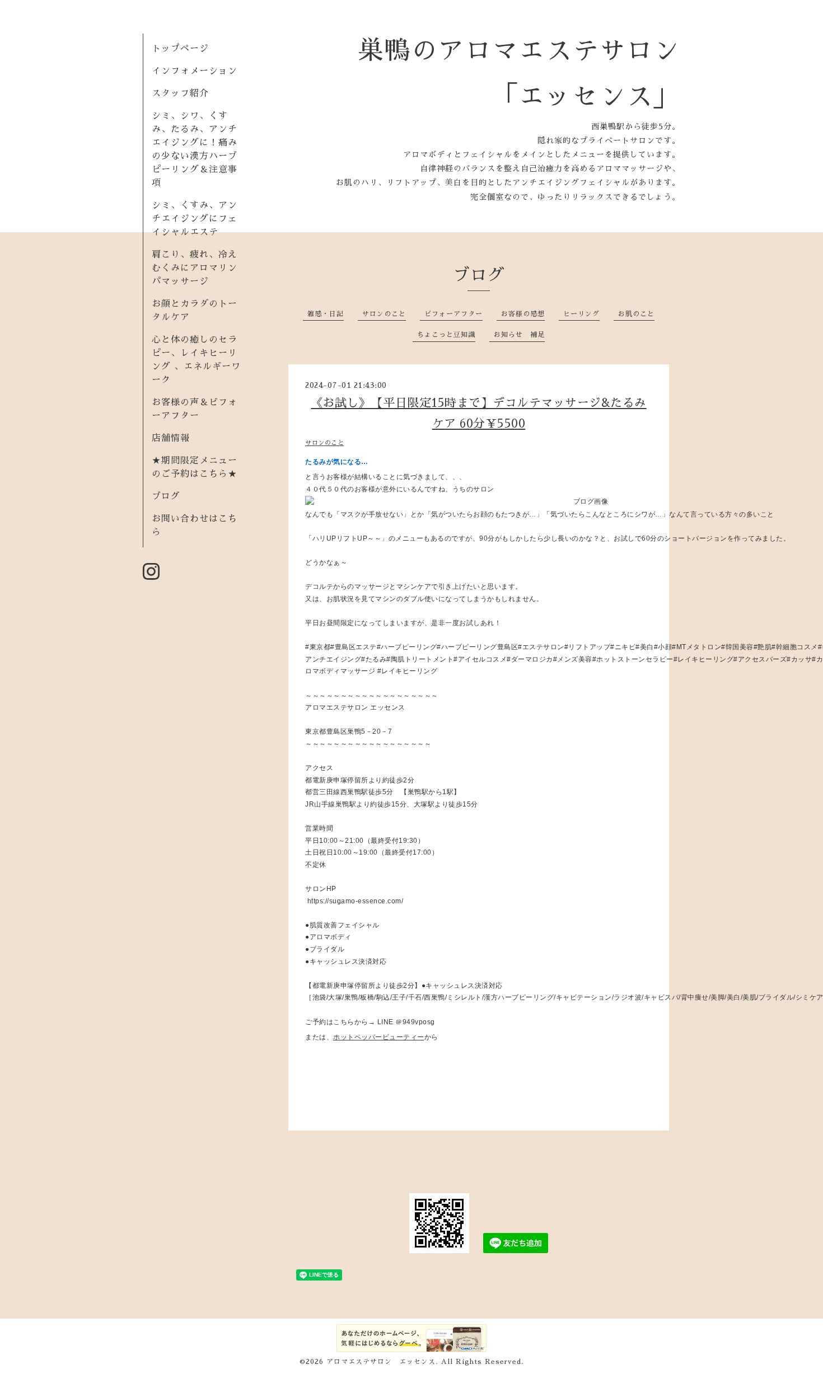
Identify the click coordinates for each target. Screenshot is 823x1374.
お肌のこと (636, 314)
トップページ (180, 48)
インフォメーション (194, 71)
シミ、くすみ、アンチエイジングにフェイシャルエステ (194, 219)
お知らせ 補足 (519, 334)
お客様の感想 (523, 314)
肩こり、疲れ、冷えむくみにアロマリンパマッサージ (194, 268)
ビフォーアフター (453, 314)
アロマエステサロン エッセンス (381, 1361)
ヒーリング (581, 314)
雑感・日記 (325, 314)
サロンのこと (384, 314)
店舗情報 (171, 438)
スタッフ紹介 (180, 93)
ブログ (166, 496)
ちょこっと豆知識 (446, 334)
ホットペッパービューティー (378, 1037)
